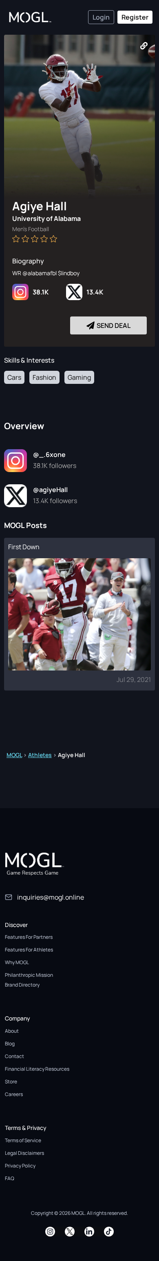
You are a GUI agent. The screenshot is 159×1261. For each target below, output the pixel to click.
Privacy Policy (20, 1165)
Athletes (40, 755)
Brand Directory (22, 984)
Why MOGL (17, 962)
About (12, 1030)
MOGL (14, 755)
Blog (10, 1043)
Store (11, 1081)
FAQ (9, 1178)
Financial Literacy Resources (37, 1068)
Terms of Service (23, 1140)
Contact (14, 1056)
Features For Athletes (29, 949)
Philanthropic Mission (29, 974)
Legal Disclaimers (24, 1153)
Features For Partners (29, 936)
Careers (14, 1094)
